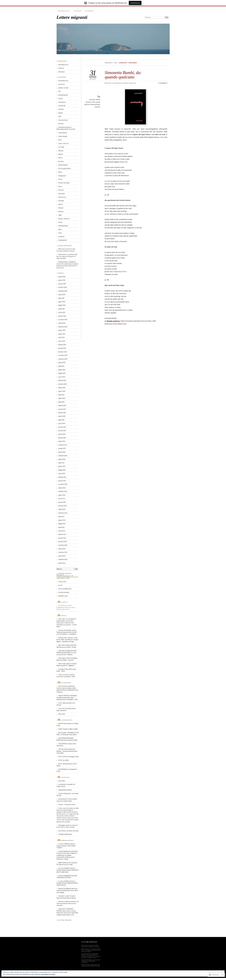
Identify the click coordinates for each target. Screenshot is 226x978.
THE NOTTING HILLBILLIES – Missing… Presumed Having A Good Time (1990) (66, 751)
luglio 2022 (61, 394)
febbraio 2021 (62, 412)
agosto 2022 (61, 391)
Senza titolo (61, 781)
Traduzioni (132, 83)
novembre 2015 (62, 484)
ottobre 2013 (61, 548)
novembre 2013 (62, 545)
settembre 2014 (62, 513)
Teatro (60, 233)
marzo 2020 (61, 423)
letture (60, 140)
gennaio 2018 (62, 437)
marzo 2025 (61, 312)
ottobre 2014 (61, 509)
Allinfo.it (64, 602)
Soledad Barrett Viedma (65, 790)
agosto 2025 (61, 294)
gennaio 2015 (62, 502)
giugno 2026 (61, 280)
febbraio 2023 (62, 380)
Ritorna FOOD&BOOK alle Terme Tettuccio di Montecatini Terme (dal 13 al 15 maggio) (67, 890)
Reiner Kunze (62, 197)
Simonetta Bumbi (95, 104)
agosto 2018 (61, 434)
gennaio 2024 (62, 348)
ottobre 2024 (61, 323)
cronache (61, 109)
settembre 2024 (62, 326)
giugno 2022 (61, 398)
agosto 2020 (61, 416)
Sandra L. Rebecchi (64, 218)
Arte (59, 91)
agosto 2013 (61, 556)
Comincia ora (135, 3)
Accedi (60, 585)
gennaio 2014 (62, 538)
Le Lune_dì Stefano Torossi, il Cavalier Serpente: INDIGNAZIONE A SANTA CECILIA (67, 883)
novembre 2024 (62, 319)
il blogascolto (66, 720)
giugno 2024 (61, 334)
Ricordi (60, 204)
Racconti (60, 190)
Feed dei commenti (63, 592)
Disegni (60, 113)
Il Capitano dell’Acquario (65, 834)
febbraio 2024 (62, 344)
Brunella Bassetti (63, 95)
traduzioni (97, 107)
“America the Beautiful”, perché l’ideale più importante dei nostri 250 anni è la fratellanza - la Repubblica (66, 632)
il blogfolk (65, 777)
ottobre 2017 (61, 441)
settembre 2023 (62, 359)
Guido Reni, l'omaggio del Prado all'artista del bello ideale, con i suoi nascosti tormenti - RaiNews (66, 652)
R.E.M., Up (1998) (63, 760)
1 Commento (163, 83)
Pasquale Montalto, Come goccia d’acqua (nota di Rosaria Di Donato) (90, 961)
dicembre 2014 (62, 505)
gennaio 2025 (62, 316)
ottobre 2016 (61, 452)
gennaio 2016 (62, 480)
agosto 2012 (61, 563)
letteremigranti (117, 83)
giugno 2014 (61, 520)
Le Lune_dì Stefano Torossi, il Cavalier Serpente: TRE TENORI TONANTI (65, 845)
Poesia (126, 83)
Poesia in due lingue (64, 183)
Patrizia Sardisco (63, 165)
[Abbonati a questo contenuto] (59, 602)
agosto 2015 (61, 495)
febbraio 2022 (62, 405)
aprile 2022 (61, 402)
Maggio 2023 (62, 373)
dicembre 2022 (62, 384)
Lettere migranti (71, 17)
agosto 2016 (61, 459)
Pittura (60, 172)
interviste (60, 123)
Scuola (60, 222)
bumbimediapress (67, 840)
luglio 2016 (61, 463)
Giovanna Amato (63, 120)
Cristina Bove (62, 102)
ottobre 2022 (61, 387)
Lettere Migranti (65, 920)
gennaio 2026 (62, 283)
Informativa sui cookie (48, 974)
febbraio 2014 (62, 534)
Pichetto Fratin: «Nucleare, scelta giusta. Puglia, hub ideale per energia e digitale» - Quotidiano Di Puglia (67, 639)
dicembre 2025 (62, 287)
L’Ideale (63, 615)
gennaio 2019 (62, 430)
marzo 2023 (61, 377)
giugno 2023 (61, 369)
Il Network (77, 11)
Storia (60, 229)
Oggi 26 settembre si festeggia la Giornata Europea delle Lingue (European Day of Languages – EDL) (67, 697)
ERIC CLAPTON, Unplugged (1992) (68, 756)
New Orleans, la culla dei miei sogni (68, 830)
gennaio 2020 (62, 427)
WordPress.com (63, 596)
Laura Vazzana (62, 132)
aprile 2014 (61, 527)
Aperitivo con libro (63, 88)
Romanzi (60, 208)
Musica (60, 157)
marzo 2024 (61, 341)
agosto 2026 (61, 276)
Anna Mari (92, 99)
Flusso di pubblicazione (65, 588)
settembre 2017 (62, 445)
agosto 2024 (61, 330)
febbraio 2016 (62, 477)
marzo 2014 (61, 531)
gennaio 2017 (62, 448)
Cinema (60, 98)
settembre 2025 (62, 291)
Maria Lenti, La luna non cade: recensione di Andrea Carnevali (90, 946)
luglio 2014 (61, 516)
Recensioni (61, 193)
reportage (61, 200)
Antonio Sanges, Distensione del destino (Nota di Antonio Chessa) (90, 965)
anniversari (61, 84)
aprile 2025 (61, 309)
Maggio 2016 (62, 470)
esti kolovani (65, 682)
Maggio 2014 (62, 523)
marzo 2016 (61, 473)
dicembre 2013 (62, 541)
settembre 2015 (62, 491)
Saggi (59, 215)
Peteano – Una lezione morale (66, 804)
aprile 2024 (61, 337)
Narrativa (61, 161)
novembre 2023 (62, 355)
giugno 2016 (61, 466)
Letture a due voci (63, 143)
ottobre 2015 (61, 488)
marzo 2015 (61, 498)
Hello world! (61, 714)
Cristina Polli (61, 105)
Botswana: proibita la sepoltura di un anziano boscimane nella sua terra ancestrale (67, 903)
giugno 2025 (61, 301)
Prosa (60, 186)
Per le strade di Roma (64, 168)
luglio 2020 (61, 420)
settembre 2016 (62, 455)
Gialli (59, 116)
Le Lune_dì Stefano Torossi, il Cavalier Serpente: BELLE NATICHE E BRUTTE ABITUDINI (67, 870)
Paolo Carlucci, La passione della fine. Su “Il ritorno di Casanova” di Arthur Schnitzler (66, 256)
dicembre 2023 (62, 352)
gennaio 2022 (62, 409)
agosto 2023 (61, 362)
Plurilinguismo (62, 175)
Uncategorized (62, 240)
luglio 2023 (61, 366)
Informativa (89, 11)
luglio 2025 (61, 298)
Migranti (60, 154)
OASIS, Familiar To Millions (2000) (68, 729)
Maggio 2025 (62, 305)
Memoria (60, 150)
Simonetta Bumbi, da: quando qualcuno (123, 74)
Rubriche (60, 211)
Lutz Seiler (61, 147)
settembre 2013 (62, 552)
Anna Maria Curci (64, 11)
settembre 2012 (62, 559)
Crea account (62, 581)
